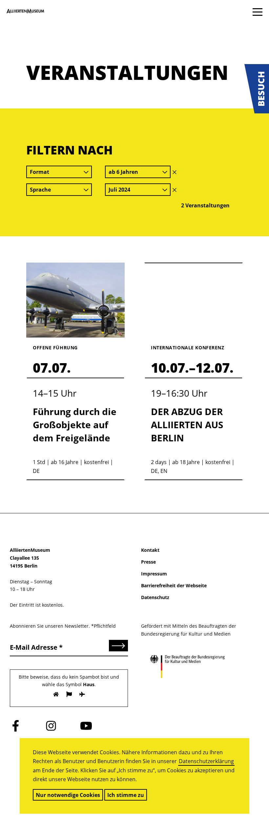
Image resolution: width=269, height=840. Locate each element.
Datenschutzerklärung (206, 761)
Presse (148, 562)
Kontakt (150, 550)
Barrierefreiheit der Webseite (174, 585)
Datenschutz (155, 597)
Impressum (154, 574)
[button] (256, 88)
